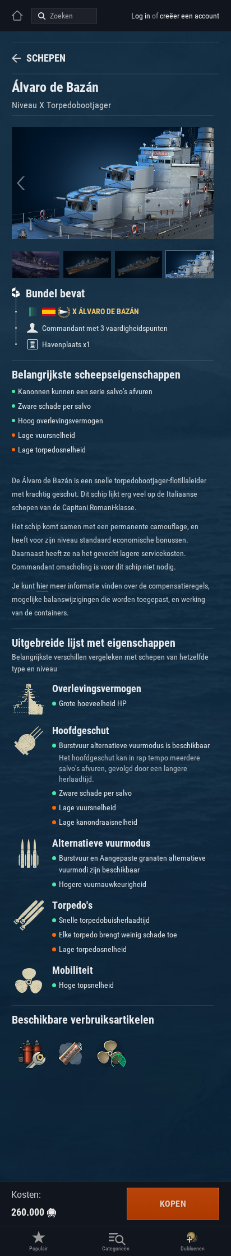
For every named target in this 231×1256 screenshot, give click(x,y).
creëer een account (189, 15)
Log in (140, 15)
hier (42, 585)
